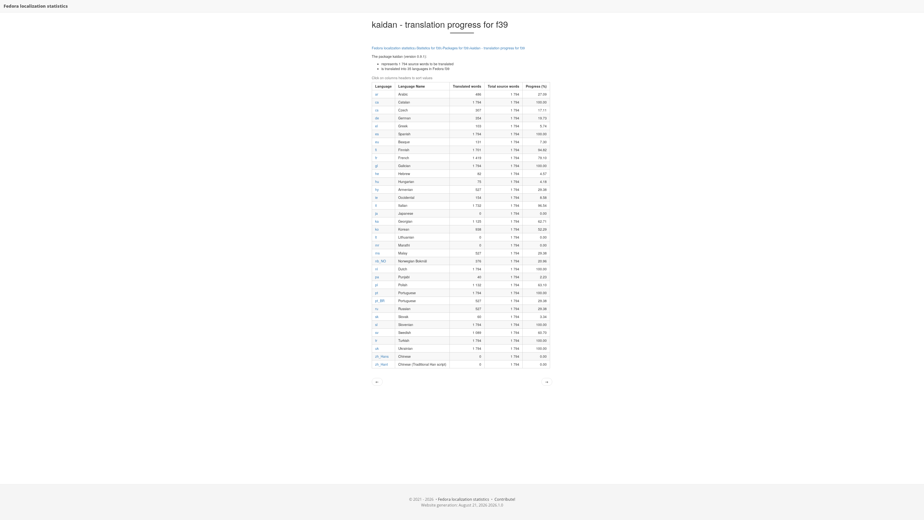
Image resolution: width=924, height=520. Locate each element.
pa (377, 276)
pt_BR (380, 300)
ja (376, 213)
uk (377, 348)
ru (376, 308)
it (376, 205)
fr (376, 157)
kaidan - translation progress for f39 (497, 48)
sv (377, 332)
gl (376, 165)
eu (377, 141)
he (377, 173)
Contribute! (504, 499)
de (377, 118)
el (376, 126)
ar (376, 94)
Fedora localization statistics (36, 6)
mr (377, 245)
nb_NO (380, 261)
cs (377, 110)
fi (376, 149)
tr (376, 340)
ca (377, 102)
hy (377, 189)
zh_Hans (382, 356)
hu (377, 181)
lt (376, 237)
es (377, 133)
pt (376, 292)
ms (377, 253)
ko (377, 229)
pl (376, 284)
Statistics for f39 (429, 48)
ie (376, 197)
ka (377, 221)
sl (376, 324)
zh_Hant (381, 364)
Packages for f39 (455, 48)
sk (377, 316)
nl (376, 268)
